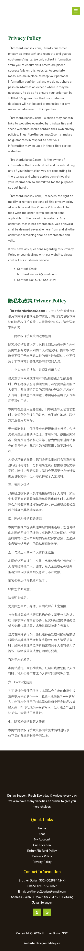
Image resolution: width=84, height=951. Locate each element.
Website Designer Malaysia (42, 943)
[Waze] (47, 912)
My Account (42, 839)
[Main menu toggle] (76, 11)
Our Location (42, 845)
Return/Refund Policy (42, 851)
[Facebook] (37, 912)
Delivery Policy (42, 856)
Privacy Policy (42, 862)
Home (42, 828)
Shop (42, 834)
